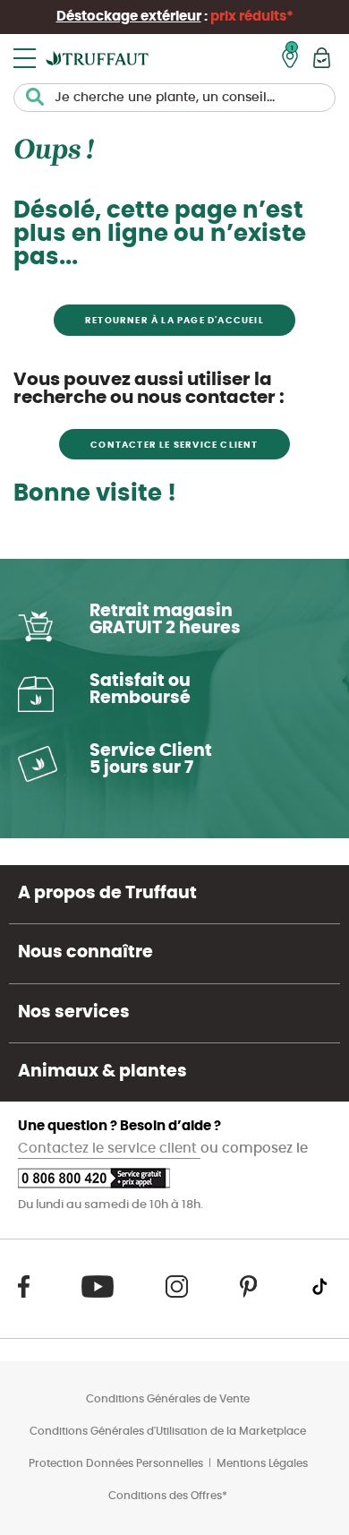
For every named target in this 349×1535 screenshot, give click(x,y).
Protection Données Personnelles (116, 1463)
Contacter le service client (174, 445)
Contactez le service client (109, 1148)
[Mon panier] (322, 57)
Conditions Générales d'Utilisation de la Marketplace (168, 1431)
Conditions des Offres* (167, 1495)
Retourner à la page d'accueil (174, 320)
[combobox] (174, 97)
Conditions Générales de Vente (168, 1399)
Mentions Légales (262, 1463)
